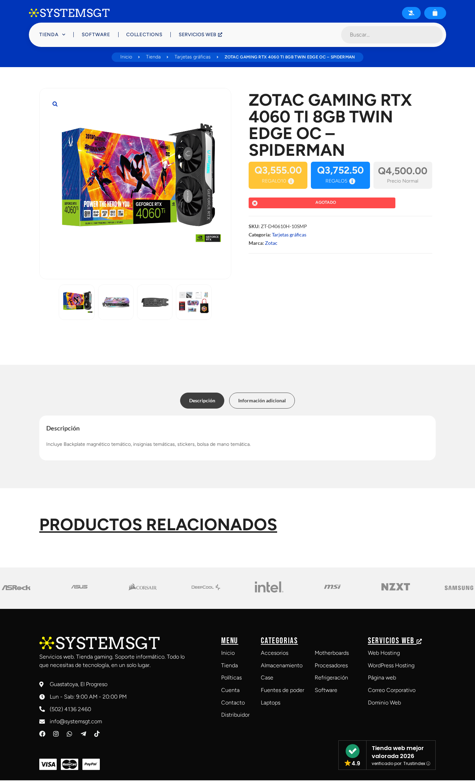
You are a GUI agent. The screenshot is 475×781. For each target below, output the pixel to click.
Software (96, 35)
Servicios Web (197, 35)
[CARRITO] (435, 12)
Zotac (271, 243)
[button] (55, 103)
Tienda (49, 35)
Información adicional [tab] (262, 400)
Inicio (126, 57)
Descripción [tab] (202, 400)
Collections (144, 35)
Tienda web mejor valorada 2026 (398, 752)
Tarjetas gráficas (193, 57)
